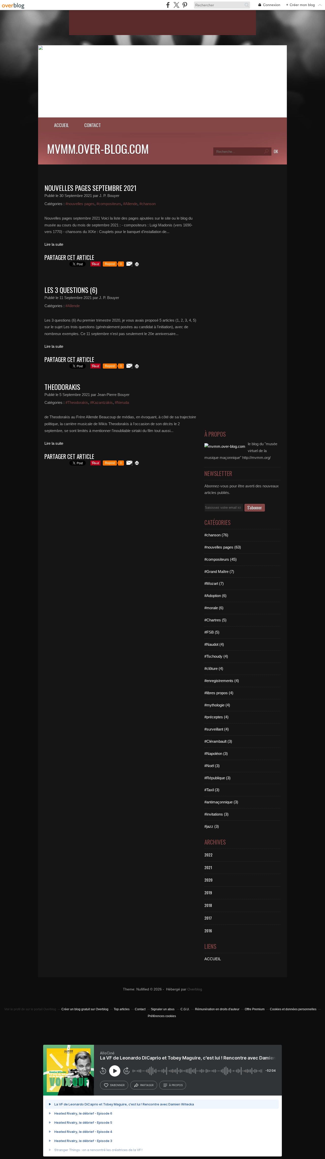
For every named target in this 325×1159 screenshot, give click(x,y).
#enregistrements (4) (221, 680)
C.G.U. (185, 1009)
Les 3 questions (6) (70, 290)
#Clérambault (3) (218, 741)
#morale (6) (213, 608)
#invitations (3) (216, 814)
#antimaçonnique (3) (221, 802)
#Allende (130, 204)
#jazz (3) (211, 826)
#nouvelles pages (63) (222, 547)
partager (147, 1085)
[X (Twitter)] (176, 5)
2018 (208, 905)
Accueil (61, 125)
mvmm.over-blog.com (98, 148)
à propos (176, 1085)
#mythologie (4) (217, 705)
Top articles (121, 1009)
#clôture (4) (213, 668)
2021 (208, 867)
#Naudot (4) (214, 644)
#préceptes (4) (216, 717)
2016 (208, 930)
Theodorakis (62, 387)
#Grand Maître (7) (219, 571)
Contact (92, 125)
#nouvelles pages (80, 204)
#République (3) (217, 778)
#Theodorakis (77, 402)
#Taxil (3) (211, 790)
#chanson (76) (216, 535)
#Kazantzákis (101, 402)
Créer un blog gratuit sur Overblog (84, 1009)
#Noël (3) (212, 766)
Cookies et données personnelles (293, 1009)
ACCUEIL (212, 959)
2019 (208, 892)
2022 (208, 854)
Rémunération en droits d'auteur (217, 1009)
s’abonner (117, 1085)
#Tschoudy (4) (216, 656)
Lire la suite (53, 244)
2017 (208, 918)
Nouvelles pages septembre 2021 (90, 188)
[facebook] (168, 5)
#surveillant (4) (216, 729)
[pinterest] (185, 5)
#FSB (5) (211, 632)
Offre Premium (255, 1009)
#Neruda (122, 402)
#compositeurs (108, 204)
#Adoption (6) (215, 595)
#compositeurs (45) (220, 559)
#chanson (147, 204)
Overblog (194, 989)
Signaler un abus (163, 1009)
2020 (208, 880)
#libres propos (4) (218, 693)
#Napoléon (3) (216, 753)
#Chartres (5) (215, 620)
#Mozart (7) (214, 583)
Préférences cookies (162, 1016)
